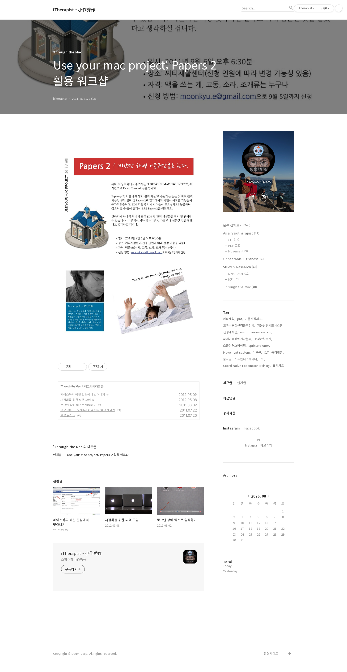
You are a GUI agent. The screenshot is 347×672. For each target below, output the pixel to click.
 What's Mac (274, 638)
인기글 (241, 382)
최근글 (227, 382)
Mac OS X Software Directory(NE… (278, 597)
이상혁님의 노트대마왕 (278, 646)
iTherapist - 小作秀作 (74, 9)
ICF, (262, 359)
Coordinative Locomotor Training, (247, 365)
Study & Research (240, 266)
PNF (234, 245)
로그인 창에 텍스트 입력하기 (78, 405)
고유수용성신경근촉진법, (239, 325)
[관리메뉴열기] (338, 8)
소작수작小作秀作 (73, 559)
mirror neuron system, (256, 332)
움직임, (228, 359)
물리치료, (279, 365)
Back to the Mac (275, 631)
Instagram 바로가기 (258, 445)
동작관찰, (277, 352)
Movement (238, 251)
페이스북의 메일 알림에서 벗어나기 (82, 394)
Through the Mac (71, 386)
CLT (233, 240)
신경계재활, (230, 332)
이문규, (257, 352)
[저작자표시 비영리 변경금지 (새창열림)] (113, 367)
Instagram (231, 428)
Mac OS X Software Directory (278, 582)
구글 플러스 (67, 415)
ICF (233, 279)
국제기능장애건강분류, (237, 339)
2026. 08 (258, 496)
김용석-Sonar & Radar (274, 619)
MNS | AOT (239, 273)
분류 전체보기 (236, 225)
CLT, (267, 352)
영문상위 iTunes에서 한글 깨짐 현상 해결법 (87, 410)
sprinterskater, (259, 345)
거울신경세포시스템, (270, 325)
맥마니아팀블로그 (275, 608)
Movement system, (237, 352)
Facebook (252, 428)
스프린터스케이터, (246, 359)
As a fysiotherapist (241, 233)
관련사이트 (271, 653)
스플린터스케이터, (235, 345)
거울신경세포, (254, 318)
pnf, (240, 318)
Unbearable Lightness (244, 258)
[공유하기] (76, 366)
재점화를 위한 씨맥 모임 (75, 399)
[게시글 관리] (82, 366)
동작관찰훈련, (263, 339)
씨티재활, (229, 318)
